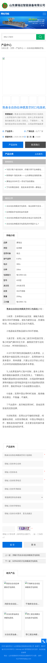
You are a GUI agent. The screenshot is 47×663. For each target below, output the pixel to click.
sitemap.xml (20, 649)
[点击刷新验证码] (24, 528)
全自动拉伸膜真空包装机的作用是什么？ (22, 224)
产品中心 (19, 48)
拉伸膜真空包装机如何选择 (17, 212)
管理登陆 (28, 649)
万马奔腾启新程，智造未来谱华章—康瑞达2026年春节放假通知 (25, 187)
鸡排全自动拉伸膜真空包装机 (13, 604)
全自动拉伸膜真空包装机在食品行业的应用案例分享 (25, 218)
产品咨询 (13, 145)
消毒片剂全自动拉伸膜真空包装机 (26, 555)
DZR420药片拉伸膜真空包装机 (25, 561)
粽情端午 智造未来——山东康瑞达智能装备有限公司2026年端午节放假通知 (25, 175)
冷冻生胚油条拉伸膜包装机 (13, 634)
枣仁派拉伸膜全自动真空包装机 (34, 634)
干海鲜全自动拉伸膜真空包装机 (34, 604)
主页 (12, 48)
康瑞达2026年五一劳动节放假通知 (20, 181)
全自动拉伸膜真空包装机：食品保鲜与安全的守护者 (25, 206)
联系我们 (35, 145)
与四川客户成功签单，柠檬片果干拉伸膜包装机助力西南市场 (25, 169)
